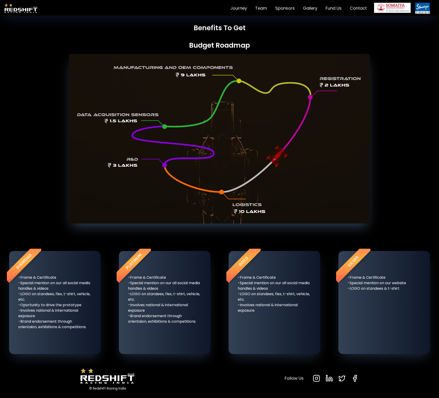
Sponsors (285, 8)
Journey (238, 8)
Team (261, 8)
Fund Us (334, 8)
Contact (358, 8)
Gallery (310, 8)
